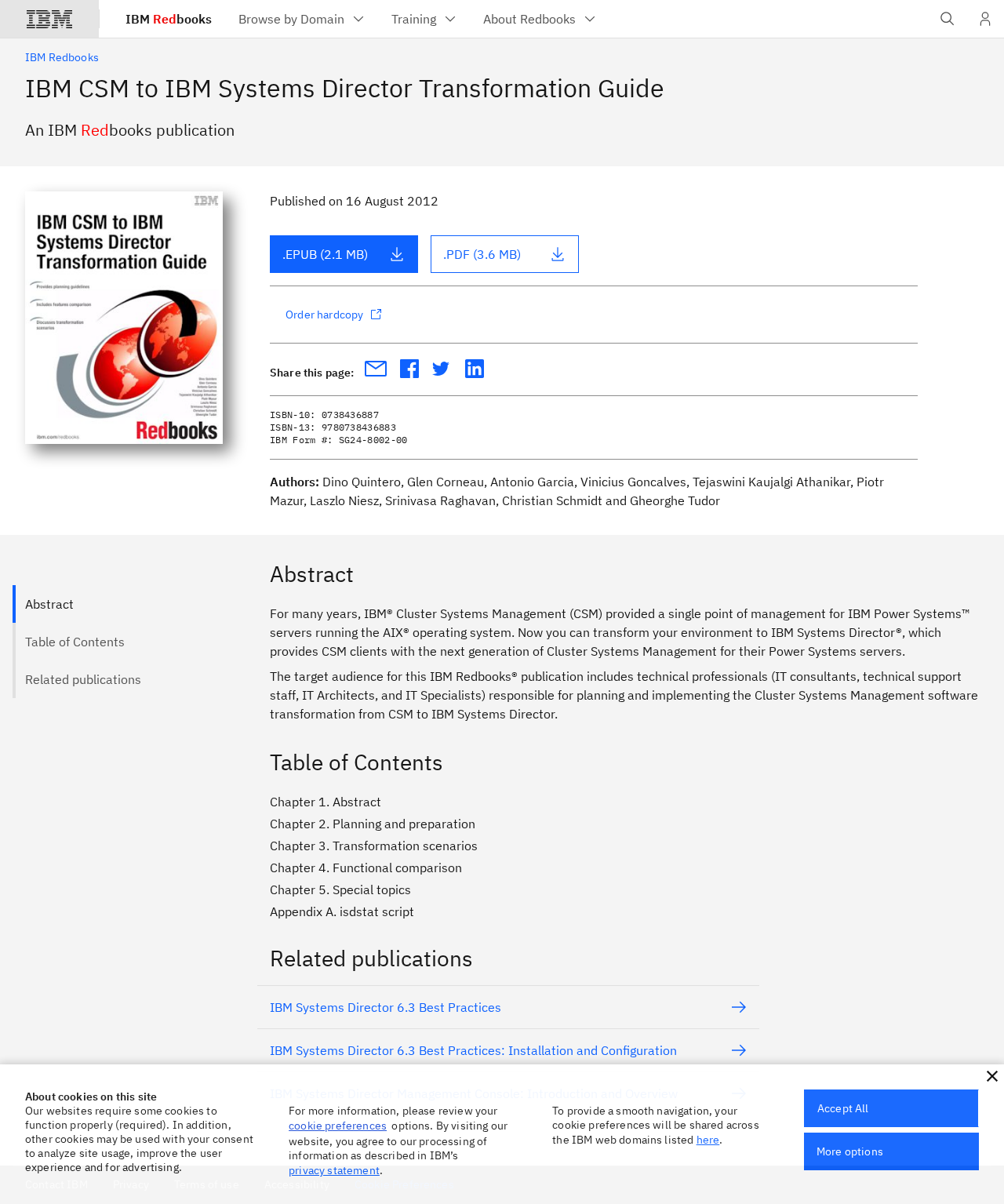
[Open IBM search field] (947, 19)
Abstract (49, 604)
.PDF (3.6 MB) (482, 254)
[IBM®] (49, 19)
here (708, 1140)
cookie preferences (338, 1126)
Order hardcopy (324, 314)
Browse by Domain (291, 19)
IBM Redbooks (62, 57)
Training (413, 19)
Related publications (83, 679)
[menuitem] (302, 19)
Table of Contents (75, 641)
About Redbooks (529, 19)
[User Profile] (985, 19)
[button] (992, 1076)
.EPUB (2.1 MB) (325, 254)
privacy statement (334, 1170)
